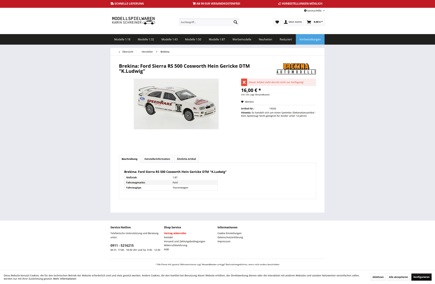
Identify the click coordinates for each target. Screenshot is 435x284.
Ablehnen (378, 277)
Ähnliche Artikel (186, 158)
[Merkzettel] (277, 22)
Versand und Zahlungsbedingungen (184, 241)
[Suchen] (235, 22)
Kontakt (168, 237)
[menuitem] (209, 22)
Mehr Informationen (64, 278)
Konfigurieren (421, 277)
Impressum (224, 241)
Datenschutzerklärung (230, 237)
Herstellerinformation (157, 158)
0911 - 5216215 (122, 245)
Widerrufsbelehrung (175, 245)
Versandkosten (209, 264)
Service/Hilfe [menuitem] (314, 10)
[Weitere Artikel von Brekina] (296, 69)
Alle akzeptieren (398, 277)
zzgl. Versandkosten (260, 94)
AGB (166, 249)
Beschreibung (129, 158)
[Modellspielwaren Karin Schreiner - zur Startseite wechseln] (133, 20)
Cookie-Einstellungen (230, 233)
